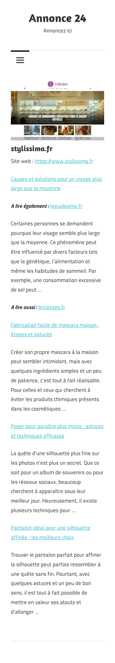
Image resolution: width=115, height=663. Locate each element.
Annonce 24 (57, 18)
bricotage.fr (51, 307)
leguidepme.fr (66, 206)
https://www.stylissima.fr (64, 161)
